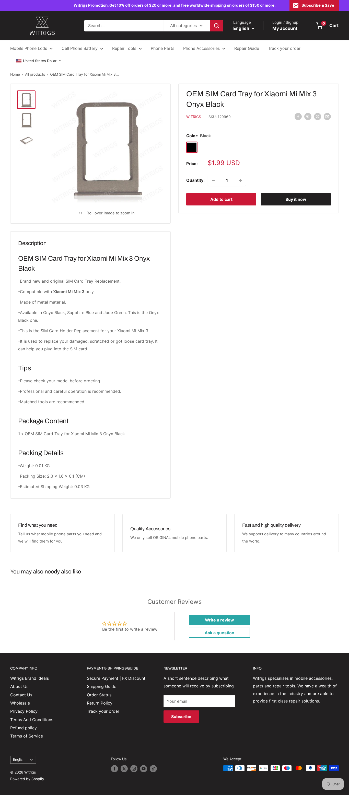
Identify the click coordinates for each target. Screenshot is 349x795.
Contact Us (21, 694)
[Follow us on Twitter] (124, 768)
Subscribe (181, 716)
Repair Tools (124, 48)
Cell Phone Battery (80, 48)
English (19, 759)
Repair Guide (246, 48)
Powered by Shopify (27, 779)
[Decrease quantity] (213, 180)
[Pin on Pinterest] (307, 116)
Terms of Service (26, 736)
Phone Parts (162, 48)
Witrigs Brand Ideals (29, 678)
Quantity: (195, 180)
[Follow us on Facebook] (114, 768)
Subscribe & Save (317, 5)
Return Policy (99, 703)
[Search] (216, 25)
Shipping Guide (101, 686)
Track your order (284, 48)
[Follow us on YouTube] (143, 768)
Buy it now (295, 199)
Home (15, 74)
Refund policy (23, 727)
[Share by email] (327, 116)
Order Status (99, 694)
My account (285, 28)
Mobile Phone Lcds (28, 48)
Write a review (219, 620)
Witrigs (193, 116)
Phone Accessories (201, 48)
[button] (39, 61)
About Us (19, 686)
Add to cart (221, 199)
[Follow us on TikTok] (153, 768)
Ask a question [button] (219, 632)
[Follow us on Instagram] (133, 768)
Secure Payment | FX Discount (116, 678)
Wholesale (20, 703)
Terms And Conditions (31, 719)
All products (35, 74)
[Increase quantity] (240, 180)
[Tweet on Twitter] (317, 116)
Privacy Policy (24, 711)
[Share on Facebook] (298, 116)
